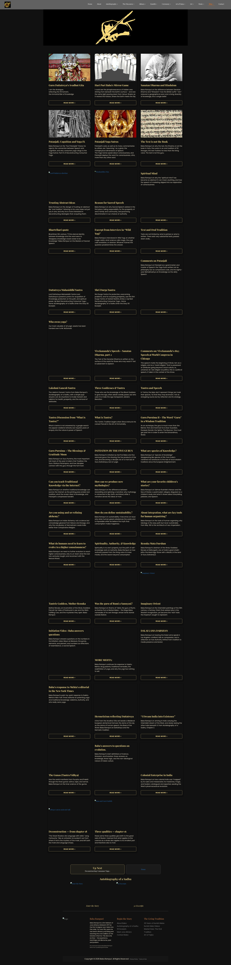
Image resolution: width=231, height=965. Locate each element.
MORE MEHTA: (103, 660)
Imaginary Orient (151, 603)
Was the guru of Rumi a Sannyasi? (114, 603)
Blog (210, 4)
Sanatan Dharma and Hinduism (158, 85)
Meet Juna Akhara (124, 932)
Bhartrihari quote (59, 229)
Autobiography (111, 4)
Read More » (69, 103)
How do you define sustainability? (113, 512)
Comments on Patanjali (154, 260)
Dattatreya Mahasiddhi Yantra (65, 289)
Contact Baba (122, 935)
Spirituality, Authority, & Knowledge (115, 543)
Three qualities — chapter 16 (110, 831)
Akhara (141, 4)
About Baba (122, 923)
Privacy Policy (134, 959)
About (99, 4)
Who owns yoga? (58, 321)
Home (90, 4)
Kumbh (153, 4)
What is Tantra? (103, 417)
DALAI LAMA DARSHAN (154, 630)
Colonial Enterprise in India (156, 775)
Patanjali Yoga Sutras (106, 141)
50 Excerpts (121, 929)
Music (200, 4)
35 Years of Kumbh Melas (154, 923)
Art (191, 4)
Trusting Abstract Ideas (62, 202)
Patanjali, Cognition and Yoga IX (67, 141)
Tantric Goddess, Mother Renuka (67, 603)
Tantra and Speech (151, 388)
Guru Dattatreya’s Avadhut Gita (66, 85)
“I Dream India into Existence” (158, 716)
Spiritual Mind (149, 173)
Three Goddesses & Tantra (110, 388)
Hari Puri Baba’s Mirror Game (112, 85)
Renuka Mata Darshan (153, 543)
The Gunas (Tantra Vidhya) (64, 775)
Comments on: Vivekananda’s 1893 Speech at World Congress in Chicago (160, 354)
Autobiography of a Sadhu (127, 926)
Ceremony (165, 4)
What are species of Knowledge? (159, 450)
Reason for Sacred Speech (109, 202)
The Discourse (128, 4)
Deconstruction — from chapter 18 (68, 831)
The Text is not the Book (154, 141)
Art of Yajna (180, 4)
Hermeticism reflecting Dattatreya (114, 716)
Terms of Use (143, 959)
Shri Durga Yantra (105, 289)
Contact (221, 4)
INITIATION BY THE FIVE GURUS (114, 450)
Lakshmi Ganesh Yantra (62, 388)
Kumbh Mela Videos (152, 926)
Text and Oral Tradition (154, 229)
